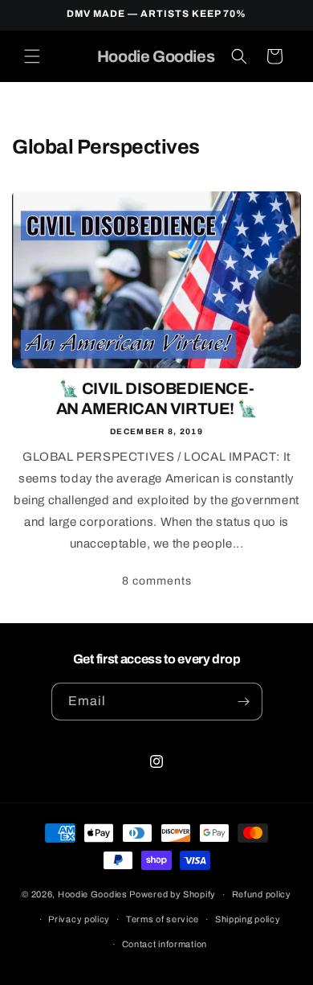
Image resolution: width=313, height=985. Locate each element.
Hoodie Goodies (93, 894)
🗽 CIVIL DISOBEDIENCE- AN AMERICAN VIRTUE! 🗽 (157, 398)
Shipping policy (248, 919)
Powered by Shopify (172, 894)
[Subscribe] (244, 701)
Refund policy (261, 894)
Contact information (164, 944)
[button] (32, 56)
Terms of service (162, 919)
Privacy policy (79, 919)
